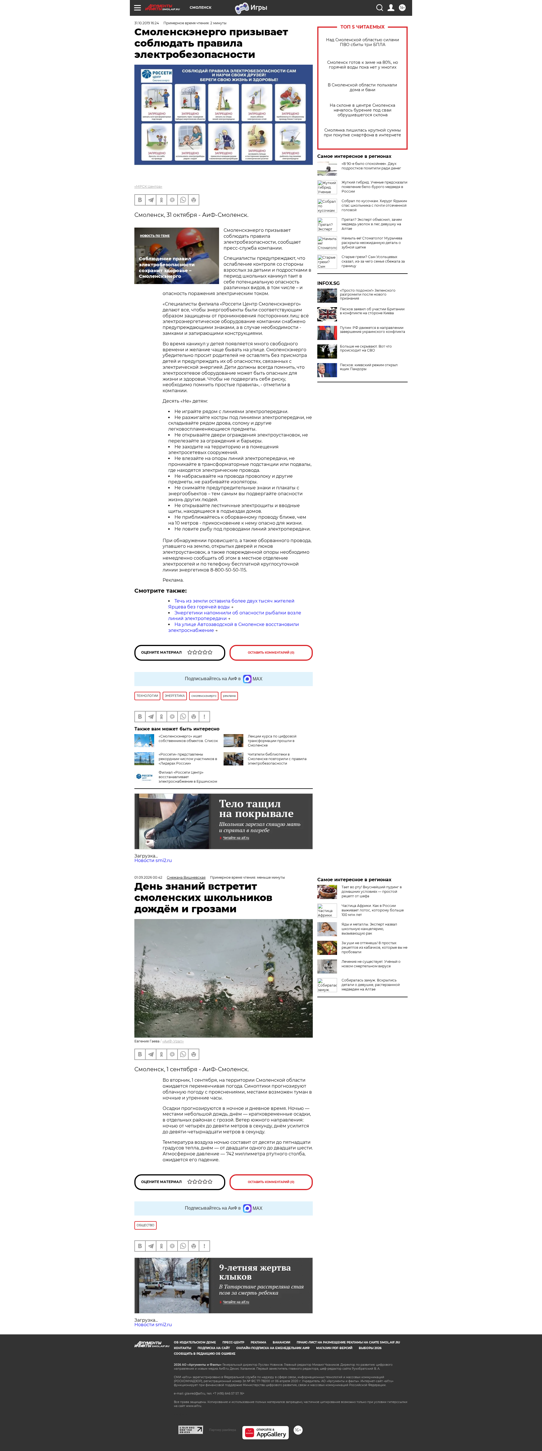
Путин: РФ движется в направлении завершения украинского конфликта (372, 330)
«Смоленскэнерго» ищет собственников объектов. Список (188, 738)
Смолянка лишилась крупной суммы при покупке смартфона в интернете (362, 133)
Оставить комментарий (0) (271, 652)
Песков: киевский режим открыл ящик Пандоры (369, 367)
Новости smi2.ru (153, 860)
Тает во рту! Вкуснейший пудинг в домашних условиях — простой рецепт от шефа (372, 891)
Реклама (258, 1342)
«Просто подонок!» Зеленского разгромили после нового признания (367, 294)
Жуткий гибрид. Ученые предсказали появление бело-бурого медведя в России (374, 186)
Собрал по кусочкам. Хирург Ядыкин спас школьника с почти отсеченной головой (374, 205)
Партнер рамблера (222, 1430)
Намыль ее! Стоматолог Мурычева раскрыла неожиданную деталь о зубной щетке (372, 242)
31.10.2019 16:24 (146, 23)
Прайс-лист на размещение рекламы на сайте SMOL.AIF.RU (348, 1342)
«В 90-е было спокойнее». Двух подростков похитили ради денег (371, 166)
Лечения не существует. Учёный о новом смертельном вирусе (371, 963)
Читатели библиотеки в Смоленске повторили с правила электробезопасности (277, 758)
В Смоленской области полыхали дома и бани (362, 87)
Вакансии (281, 1342)
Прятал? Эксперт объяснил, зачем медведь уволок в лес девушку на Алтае (372, 224)
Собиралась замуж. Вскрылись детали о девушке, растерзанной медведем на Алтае (371, 984)
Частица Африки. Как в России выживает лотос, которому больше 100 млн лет (373, 910)
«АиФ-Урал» (173, 1041)
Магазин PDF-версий (334, 1348)
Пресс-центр (233, 1342)
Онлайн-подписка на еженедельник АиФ (273, 1348)
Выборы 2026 (370, 1348)
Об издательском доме (195, 1342)
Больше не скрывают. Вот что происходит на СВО (366, 348)
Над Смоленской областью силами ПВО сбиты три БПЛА (362, 42)
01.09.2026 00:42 (148, 877)
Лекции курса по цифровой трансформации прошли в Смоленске (272, 740)
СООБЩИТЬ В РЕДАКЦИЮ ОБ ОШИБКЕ (204, 1354)
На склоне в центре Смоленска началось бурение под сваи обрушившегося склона (362, 110)
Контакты (182, 1348)
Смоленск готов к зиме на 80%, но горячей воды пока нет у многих (362, 65)
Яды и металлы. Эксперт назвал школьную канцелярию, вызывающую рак (369, 928)
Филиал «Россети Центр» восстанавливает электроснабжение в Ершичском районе (175, 779)
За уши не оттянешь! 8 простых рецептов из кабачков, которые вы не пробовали (374, 947)
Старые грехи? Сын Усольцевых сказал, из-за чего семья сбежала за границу (373, 261)
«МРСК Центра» (148, 186)
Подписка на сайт (214, 1348)
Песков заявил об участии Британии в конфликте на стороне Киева (372, 311)
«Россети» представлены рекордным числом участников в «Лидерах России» (188, 758)
